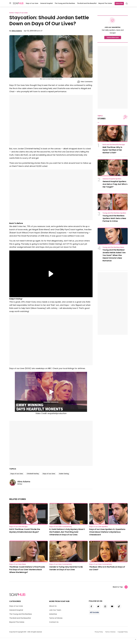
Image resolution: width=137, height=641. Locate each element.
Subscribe (119, 3)
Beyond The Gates (105, 3)
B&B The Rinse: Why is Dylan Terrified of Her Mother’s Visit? (112, 150)
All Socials (94, 612)
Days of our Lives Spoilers (98, 527)
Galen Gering (64, 474)
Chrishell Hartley (33, 474)
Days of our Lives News (17, 564)
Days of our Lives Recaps (18, 527)
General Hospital (46, 3)
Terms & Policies (55, 618)
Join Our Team (55, 610)
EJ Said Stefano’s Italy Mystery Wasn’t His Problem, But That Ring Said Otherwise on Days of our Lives (67, 532)
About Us (53, 606)
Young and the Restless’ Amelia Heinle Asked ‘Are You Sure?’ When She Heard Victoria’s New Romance (114, 255)
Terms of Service (110, 632)
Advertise (53, 614)
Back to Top (118, 587)
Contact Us (53, 622)
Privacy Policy (99, 632)
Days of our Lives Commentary (60, 527)
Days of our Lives (32, 3)
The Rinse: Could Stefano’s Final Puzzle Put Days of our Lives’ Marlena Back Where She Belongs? (27, 569)
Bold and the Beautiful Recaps (114, 145)
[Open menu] (10, 3)
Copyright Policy (123, 632)
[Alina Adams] (13, 482)
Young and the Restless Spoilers (114, 213)
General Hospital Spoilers (112, 179)
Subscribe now (113, 37)
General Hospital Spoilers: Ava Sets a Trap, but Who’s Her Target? (115, 184)
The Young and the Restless (65, 3)
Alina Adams (17, 31)
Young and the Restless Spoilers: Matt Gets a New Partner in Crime (114, 218)
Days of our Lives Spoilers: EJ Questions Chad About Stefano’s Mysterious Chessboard (107, 532)
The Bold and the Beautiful (86, 3)
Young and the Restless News (113, 247)
